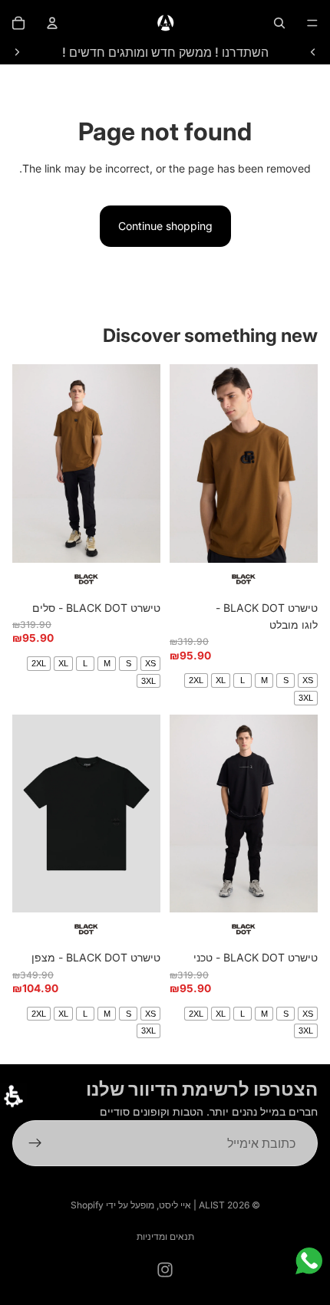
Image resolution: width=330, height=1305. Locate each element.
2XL (196, 680)
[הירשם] (35, 1143)
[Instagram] (165, 1270)
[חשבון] (52, 23)
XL (221, 680)
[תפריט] (312, 23)
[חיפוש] (279, 23)
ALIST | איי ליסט (192, 1205)
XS (307, 680)
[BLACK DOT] (244, 579)
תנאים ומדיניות (165, 1236)
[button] (13, 1096)
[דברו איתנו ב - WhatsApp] (308, 1260)
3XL (306, 697)
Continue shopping (165, 225)
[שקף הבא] (17, 52)
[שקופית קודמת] (313, 52)
